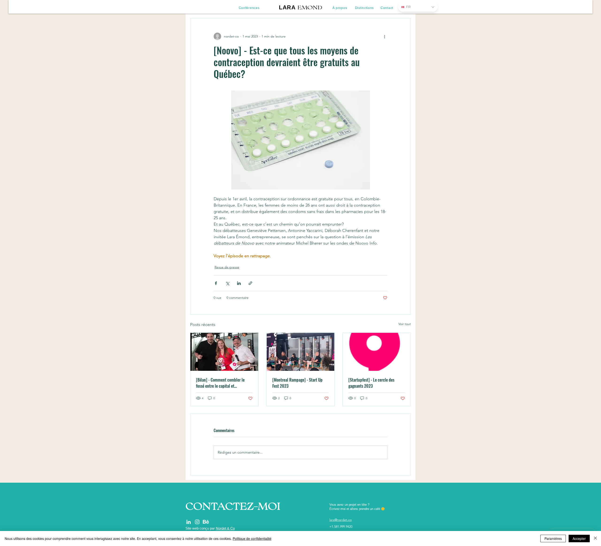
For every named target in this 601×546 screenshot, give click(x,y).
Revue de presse (227, 267)
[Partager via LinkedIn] (239, 283)
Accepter (579, 538)
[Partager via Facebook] (216, 283)
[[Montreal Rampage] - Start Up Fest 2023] (301, 352)
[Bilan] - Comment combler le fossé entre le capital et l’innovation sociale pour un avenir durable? (224, 383)
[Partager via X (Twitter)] (227, 283)
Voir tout (404, 324)
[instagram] (197, 522)
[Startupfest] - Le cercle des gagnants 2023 (371, 383)
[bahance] (206, 522)
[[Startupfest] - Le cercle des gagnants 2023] (377, 352)
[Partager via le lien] (250, 283)
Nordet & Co (225, 528)
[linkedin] (188, 522)
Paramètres (553, 538)
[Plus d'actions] (384, 36)
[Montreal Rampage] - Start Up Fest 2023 (297, 383)
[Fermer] (595, 538)
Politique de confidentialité (252, 538)
